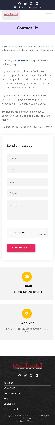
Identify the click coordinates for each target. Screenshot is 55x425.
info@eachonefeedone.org (29, 7)
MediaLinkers (33, 421)
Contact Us (9, 403)
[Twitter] (25, 4)
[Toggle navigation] (48, 16)
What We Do (10, 388)
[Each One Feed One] (37, 4)
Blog (6, 398)
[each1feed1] (31, 4)
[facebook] (19, 4)
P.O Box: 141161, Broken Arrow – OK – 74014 (27, 126)
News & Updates (12, 409)
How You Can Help (13, 393)
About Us (8, 382)
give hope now (19, 60)
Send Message (21, 247)
